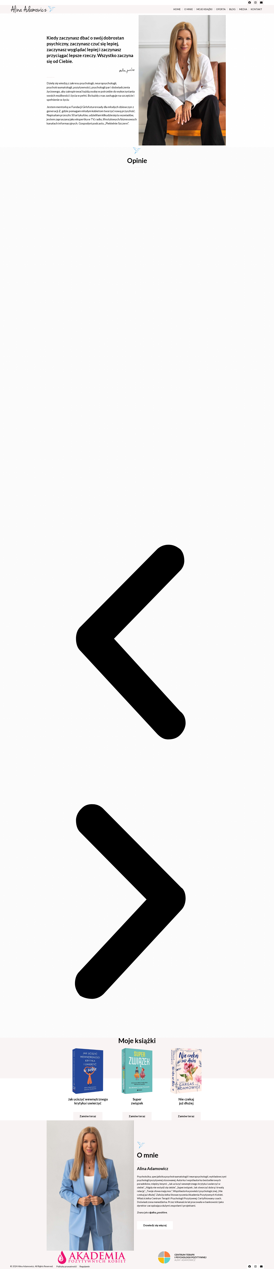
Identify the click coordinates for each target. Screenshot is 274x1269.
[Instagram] (255, 2)
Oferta (220, 9)
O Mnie (188, 9)
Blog (232, 9)
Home (177, 9)
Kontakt (256, 9)
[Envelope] (261, 2)
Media (243, 9)
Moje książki (204, 9)
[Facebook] (249, 2)
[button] (130, 642)
